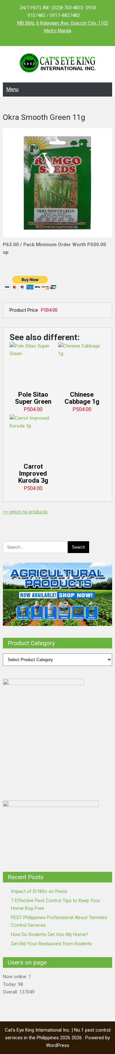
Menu (12, 89)
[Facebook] (44, 38)
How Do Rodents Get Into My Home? (49, 934)
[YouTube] (70, 38)
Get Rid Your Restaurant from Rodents (51, 944)
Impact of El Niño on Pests (39, 891)
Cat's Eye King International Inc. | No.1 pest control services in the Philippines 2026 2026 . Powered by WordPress (58, 1037)
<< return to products (25, 512)
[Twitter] (57, 38)
